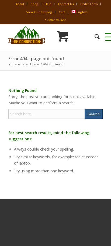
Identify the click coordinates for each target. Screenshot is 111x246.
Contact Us (66, 4)
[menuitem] (94, 36)
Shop (34, 4)
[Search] (94, 36)
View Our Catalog (39, 12)
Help (48, 4)
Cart (62, 12)
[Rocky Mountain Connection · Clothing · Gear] (46, 35)
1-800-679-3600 (55, 20)
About (20, 4)
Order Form (89, 4)
